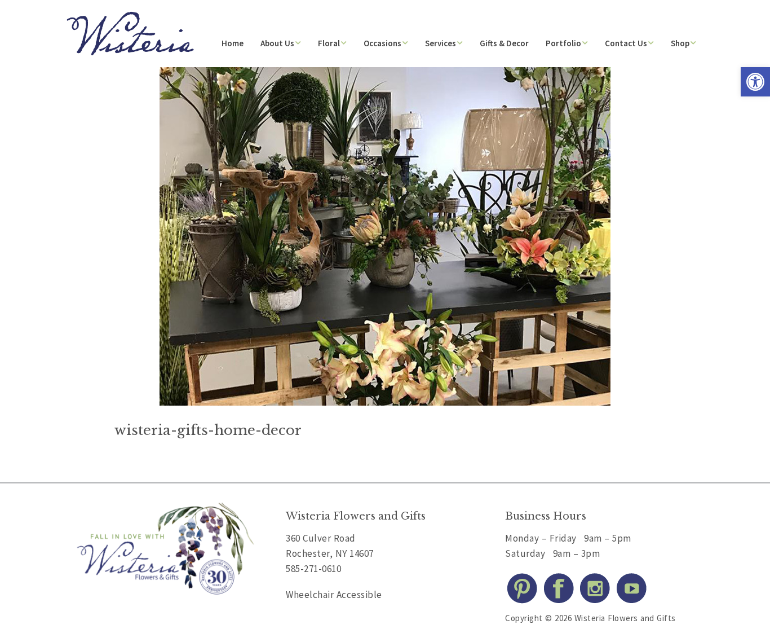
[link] (755, 81)
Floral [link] (329, 43)
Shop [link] (680, 43)
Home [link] (233, 43)
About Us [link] (277, 43)
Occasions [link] (382, 43)
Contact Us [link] (626, 43)
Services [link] (440, 43)
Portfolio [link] (563, 43)
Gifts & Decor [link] (504, 43)
